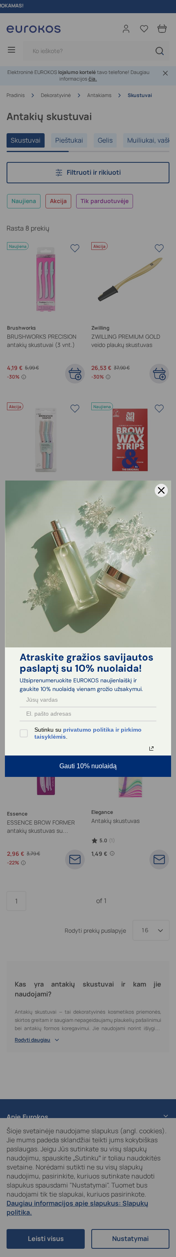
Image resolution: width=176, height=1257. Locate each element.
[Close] (161, 490)
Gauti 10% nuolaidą (88, 766)
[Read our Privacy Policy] (151, 748)
